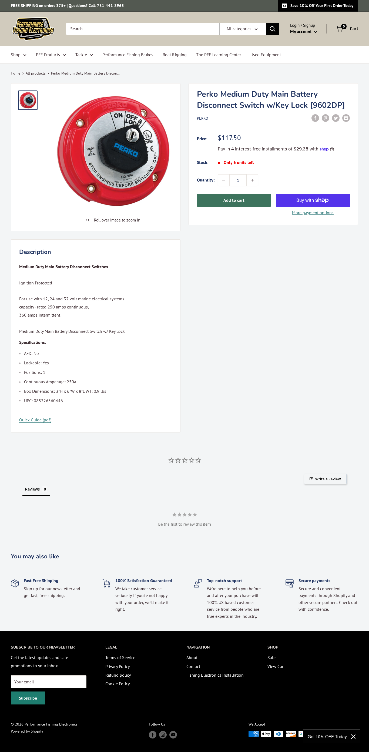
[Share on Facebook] (315, 118)
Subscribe (28, 698)
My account (301, 32)
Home (15, 73)
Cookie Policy (117, 683)
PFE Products (48, 54)
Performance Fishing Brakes (127, 54)
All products (36, 73)
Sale (271, 657)
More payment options (313, 212)
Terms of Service (120, 657)
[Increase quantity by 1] (252, 180)
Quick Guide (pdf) (35, 419)
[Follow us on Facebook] (152, 734)
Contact (193, 666)
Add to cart (233, 200)
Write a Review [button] (328, 478)
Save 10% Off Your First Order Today (321, 5)
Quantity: (205, 180)
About (191, 657)
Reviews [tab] (32, 489)
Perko (202, 118)
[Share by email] (346, 118)
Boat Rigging (175, 54)
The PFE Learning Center (218, 54)
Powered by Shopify (27, 731)
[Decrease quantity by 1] (223, 180)
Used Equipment (265, 54)
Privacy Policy (117, 666)
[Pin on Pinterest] (325, 118)
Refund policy (118, 675)
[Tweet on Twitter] (336, 118)
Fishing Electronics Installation (215, 675)
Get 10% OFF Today (327, 736)
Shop (16, 54)
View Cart (276, 666)
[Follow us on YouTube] (173, 734)
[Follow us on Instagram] (163, 734)
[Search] (272, 29)
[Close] (353, 736)
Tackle (81, 54)
